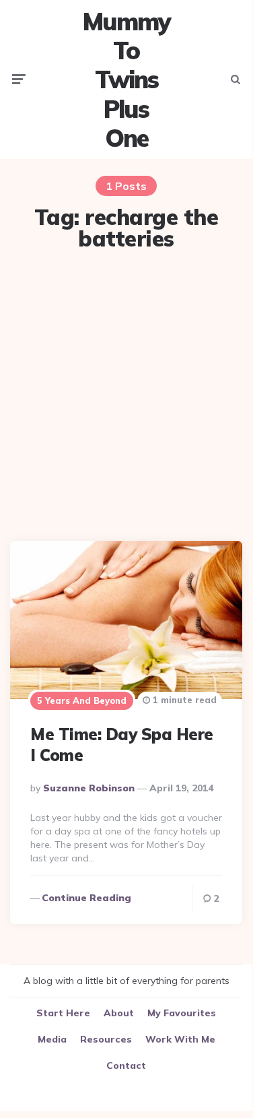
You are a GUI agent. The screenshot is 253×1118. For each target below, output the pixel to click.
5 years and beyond (81, 700)
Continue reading (86, 897)
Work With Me (180, 1039)
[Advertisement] (126, 397)
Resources (106, 1039)
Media (52, 1039)
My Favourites (181, 1013)
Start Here (63, 1013)
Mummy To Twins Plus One (126, 79)
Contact (126, 1065)
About (119, 1013)
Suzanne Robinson (89, 788)
